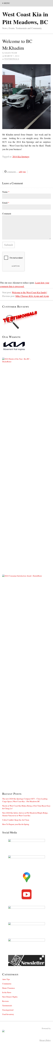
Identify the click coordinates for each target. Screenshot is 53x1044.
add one (22, 171)
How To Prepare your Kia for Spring (15, 824)
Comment (6, 213)
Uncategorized (7, 1010)
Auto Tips (6, 979)
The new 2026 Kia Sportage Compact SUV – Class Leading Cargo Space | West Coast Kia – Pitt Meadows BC (24, 800)
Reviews (5, 1001)
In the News (6, 992)
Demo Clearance (8, 988)
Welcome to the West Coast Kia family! (29, 292)
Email (5, 202)
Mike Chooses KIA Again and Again (32, 296)
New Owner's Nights (10, 996)
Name (5, 191)
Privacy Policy (45, 1040)
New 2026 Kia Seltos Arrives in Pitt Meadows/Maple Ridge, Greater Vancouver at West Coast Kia (25, 814)
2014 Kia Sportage (20, 156)
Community (6, 983)
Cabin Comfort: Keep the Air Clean (15, 820)
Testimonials (11, 59)
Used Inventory (8, 1014)
